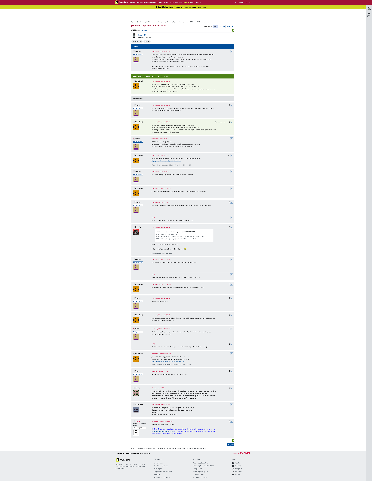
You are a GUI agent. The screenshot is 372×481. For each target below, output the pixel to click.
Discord (237, 474)
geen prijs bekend (144, 37)
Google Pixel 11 (198, 469)
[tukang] (136, 393)
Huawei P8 (142, 35)
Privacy (157, 474)
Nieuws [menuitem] (132, 2)
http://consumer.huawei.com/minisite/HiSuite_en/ (168, 361)
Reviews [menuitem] (140, 2)
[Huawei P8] (134, 35)
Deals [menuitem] (192, 2)
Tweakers (118, 464)
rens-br (137, 421)
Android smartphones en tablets (174, 22)
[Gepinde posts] (232, 26)
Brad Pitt (138, 227)
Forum (133, 22)
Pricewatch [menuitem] (163, 2)
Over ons (165, 466)
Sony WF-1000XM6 (200, 477)
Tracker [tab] (369, 9)
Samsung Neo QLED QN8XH (203, 466)
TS (220, 26)
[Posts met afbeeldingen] (223, 26)
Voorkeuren (166, 477)
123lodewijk (139, 81)
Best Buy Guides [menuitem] (150, 2)
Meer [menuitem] (198, 2)
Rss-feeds (238, 472)
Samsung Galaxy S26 (201, 472)
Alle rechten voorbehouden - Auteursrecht (130, 466)
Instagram (238, 469)
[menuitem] (235, 2)
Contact (157, 466)
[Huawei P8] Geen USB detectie (196, 22)
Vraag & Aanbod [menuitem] (176, 2)
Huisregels (158, 469)
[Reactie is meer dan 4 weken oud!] (153, 217)
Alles (215, 26)
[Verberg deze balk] (364, 7)
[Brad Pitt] (136, 232)
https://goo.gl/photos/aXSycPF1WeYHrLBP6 (166, 161)
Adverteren (158, 463)
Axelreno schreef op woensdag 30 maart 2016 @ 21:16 (175, 232)
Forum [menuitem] (186, 2)
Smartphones (137, 41)
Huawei (147, 41)
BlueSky (237, 463)
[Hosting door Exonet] (241, 453)
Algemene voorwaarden (163, 472)
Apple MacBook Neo (200, 463)
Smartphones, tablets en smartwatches (149, 22)
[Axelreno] (136, 59)
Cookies (157, 477)
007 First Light (198, 474)
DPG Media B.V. (139, 464)
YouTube (238, 466)
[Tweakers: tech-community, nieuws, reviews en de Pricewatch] (121, 2)
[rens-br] (136, 433)
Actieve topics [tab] (369, 16)
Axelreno (138, 51)
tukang (137, 388)
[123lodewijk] (136, 86)
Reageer (145, 30)
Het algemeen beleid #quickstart (163, 431)
